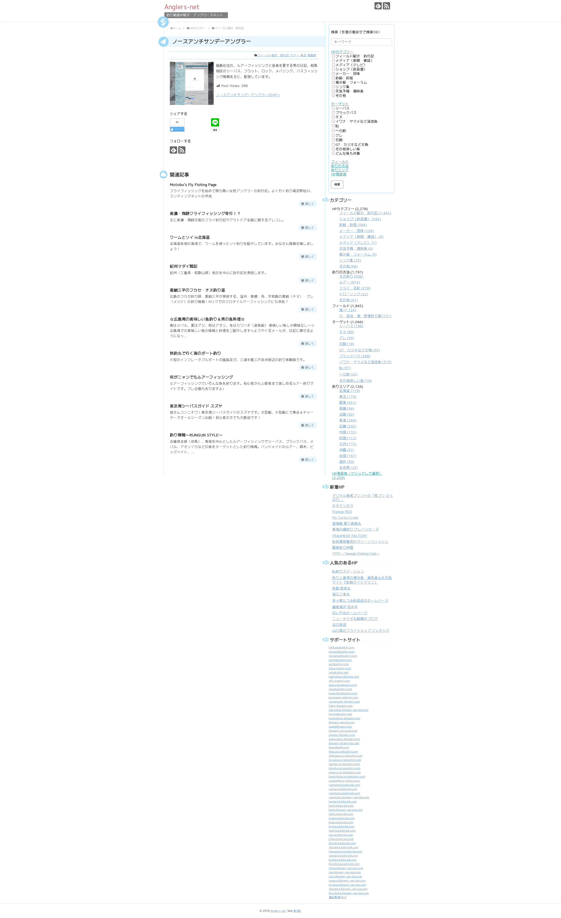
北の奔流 (339, 625)
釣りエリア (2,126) (347, 427)
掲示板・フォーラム (351, 82)
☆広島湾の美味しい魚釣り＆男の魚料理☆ (207, 319)
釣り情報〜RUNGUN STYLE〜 (196, 435)
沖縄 (346, 450)
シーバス (343, 108)
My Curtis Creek (345, 518)
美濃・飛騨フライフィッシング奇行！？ (205, 213)
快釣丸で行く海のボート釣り (195, 353)
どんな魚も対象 (348, 153)
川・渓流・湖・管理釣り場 (365, 316)
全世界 (348, 468)
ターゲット (340, 104)
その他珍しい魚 (348, 149)
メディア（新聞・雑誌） (355, 60)
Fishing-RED (342, 512)
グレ (339, 135)
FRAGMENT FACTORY (349, 536)
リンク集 (343, 87)
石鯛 (339, 140)
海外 (346, 462)
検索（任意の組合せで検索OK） (356, 32)
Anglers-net (182, 7)
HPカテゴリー (342, 52)
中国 (347, 432)
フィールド (340, 162)
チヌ (339, 117)
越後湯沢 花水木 (345, 607)
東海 (347, 420)
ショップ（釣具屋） (351, 69)
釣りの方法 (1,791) (351, 286)
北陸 (346, 414)
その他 (341, 96)
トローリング (353, 294)
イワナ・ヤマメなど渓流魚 (357, 121)
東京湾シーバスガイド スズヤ (196, 406)
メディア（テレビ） (351, 65)
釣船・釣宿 (344, 78)
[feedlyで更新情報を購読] (378, 5)
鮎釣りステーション (348, 571)
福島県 (312, 55)
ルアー (294, 55)
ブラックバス (346, 113)
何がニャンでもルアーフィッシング (201, 377)
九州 (347, 444)
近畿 (347, 426)
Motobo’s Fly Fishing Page (193, 184)
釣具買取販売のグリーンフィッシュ (360, 542)
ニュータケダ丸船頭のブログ (355, 619)
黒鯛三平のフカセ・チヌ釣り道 (197, 290)
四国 (347, 438)
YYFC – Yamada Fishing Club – (355, 553)
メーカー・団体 (348, 74)
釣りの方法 (340, 166)
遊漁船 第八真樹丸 (346, 523)
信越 (346, 408)
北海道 (349, 391)
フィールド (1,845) (361, 311)
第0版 (297, 911)
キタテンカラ (342, 506)
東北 (303, 55)
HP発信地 (338, 174)
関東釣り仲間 (342, 548)
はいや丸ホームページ (349, 613)
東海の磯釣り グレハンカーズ (355, 529)
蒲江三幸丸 (341, 594)
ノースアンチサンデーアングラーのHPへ (248, 95)
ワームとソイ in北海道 (190, 237)
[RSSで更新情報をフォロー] (386, 5)
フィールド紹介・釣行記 (273, 55)
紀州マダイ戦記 (183, 266)
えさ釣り (351, 276)
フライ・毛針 (354, 288)
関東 (347, 403)
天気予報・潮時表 (350, 91)
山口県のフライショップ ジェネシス (360, 631)
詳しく (309, 204)
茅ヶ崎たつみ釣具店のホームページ (360, 601)
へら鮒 (341, 131)
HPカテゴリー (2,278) (361, 237)
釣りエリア (340, 170)
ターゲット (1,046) (361, 351)
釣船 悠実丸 (341, 588)
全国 (347, 456)
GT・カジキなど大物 (352, 145)
